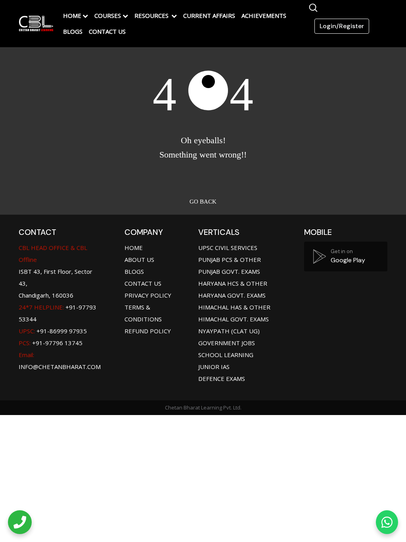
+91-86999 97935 (53, 331)
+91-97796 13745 (50, 343)
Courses (107, 15)
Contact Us (107, 31)
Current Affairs (209, 15)
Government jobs (226, 343)
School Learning (225, 355)
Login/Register (342, 26)
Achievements (263, 15)
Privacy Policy (147, 295)
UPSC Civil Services (227, 248)
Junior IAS (214, 367)
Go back (203, 201)
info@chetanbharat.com (60, 367)
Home (72, 15)
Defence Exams (221, 378)
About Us (139, 259)
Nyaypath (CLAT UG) (229, 331)
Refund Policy (147, 331)
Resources (152, 15)
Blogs (72, 31)
